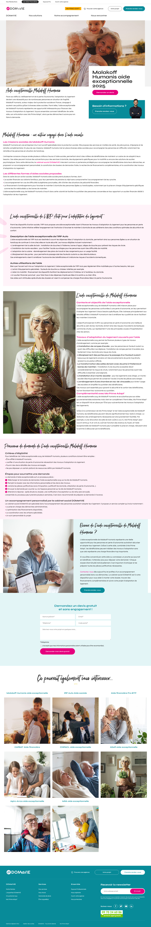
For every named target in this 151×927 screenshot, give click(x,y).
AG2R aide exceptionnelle (123, 747)
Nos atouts (42, 892)
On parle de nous (11, 896)
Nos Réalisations (11, 2)
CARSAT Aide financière (27, 747)
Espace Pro (47, 2)
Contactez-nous (86, 572)
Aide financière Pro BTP (123, 693)
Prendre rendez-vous (134, 9)
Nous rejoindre (76, 892)
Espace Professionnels (78, 889)
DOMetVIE (11, 884)
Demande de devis (45, 896)
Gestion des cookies (28, 923)
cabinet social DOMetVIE (48, 162)
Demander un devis (105, 92)
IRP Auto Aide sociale (75, 693)
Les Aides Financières (30, 2)
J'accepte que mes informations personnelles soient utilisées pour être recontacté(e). (73, 646)
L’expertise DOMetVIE (13, 892)
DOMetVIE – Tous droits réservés (47, 923)
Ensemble (75, 884)
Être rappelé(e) (44, 899)
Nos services (43, 889)
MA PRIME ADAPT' (73, 9)
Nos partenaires (76, 899)
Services (42, 884)
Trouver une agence (81, 872)
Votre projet (115, 9)
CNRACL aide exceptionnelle (75, 747)
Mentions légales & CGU (12, 923)
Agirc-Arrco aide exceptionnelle (27, 801)
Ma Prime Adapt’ (11, 899)
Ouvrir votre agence (61, 2)
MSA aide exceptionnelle (75, 801)
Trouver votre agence (95, 9)
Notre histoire (10, 889)
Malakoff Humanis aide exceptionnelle (27, 693)
